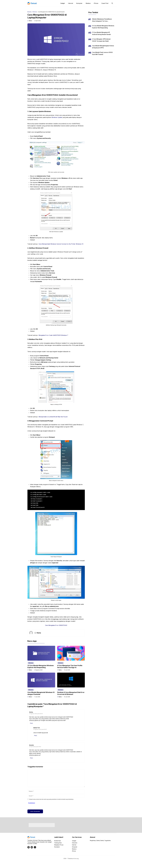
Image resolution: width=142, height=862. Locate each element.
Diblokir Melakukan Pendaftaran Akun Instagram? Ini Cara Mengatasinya (102, 21)
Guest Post (104, 3)
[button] (112, 3)
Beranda (29, 11)
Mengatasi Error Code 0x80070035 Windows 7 (53, 335)
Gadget (62, 3)
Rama (30, 20)
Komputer (79, 3)
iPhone (96, 3)
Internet (70, 3)
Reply (31, 723)
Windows (34, 11)
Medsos (88, 3)
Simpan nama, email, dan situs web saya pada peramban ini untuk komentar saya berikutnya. (51, 799)
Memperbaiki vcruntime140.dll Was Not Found (53, 417)
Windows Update (57, 117)
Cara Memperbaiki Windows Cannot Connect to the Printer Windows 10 (61, 244)
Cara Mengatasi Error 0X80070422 (56, 625)
